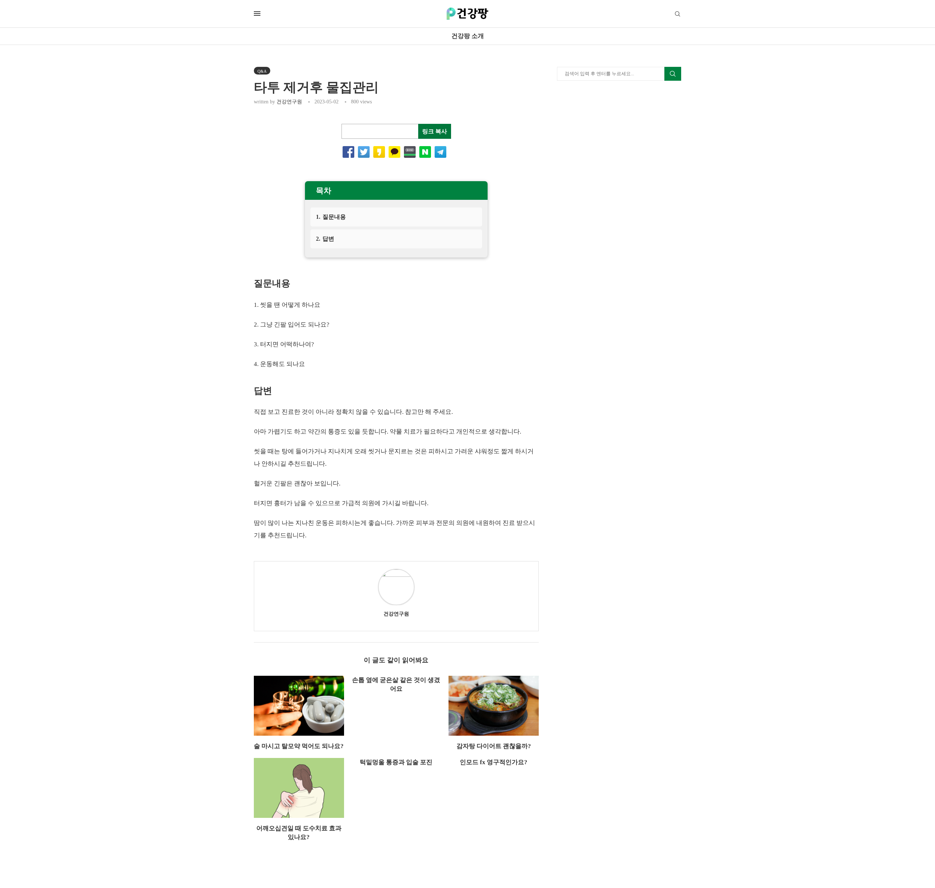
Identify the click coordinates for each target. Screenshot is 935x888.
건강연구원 (289, 101)
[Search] (677, 14)
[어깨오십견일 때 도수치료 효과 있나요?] (299, 788)
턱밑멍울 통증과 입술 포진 (396, 762)
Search (672, 74)
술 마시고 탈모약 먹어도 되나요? (299, 746)
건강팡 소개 (467, 36)
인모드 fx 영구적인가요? (493, 762)
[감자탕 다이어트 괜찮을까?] (494, 706)
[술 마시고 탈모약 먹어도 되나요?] (299, 706)
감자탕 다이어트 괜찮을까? (494, 746)
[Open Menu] (257, 13)
